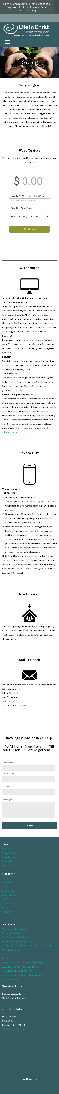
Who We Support (10, 865)
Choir (5, 907)
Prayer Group (9, 903)
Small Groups (8, 899)
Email (5, 786)
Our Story (7, 848)
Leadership (7, 861)
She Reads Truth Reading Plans (17, 937)
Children (6, 882)
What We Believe (10, 852)
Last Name (7, 773)
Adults (5, 886)
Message (6, 799)
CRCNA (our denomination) (15, 929)
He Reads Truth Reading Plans (17, 941)
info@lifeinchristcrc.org (13, 1029)
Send (29, 825)
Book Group (8, 890)
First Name (7, 762)
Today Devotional (10, 933)
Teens (5, 878)
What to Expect (10, 857)
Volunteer (7, 911)
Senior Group (9, 895)
